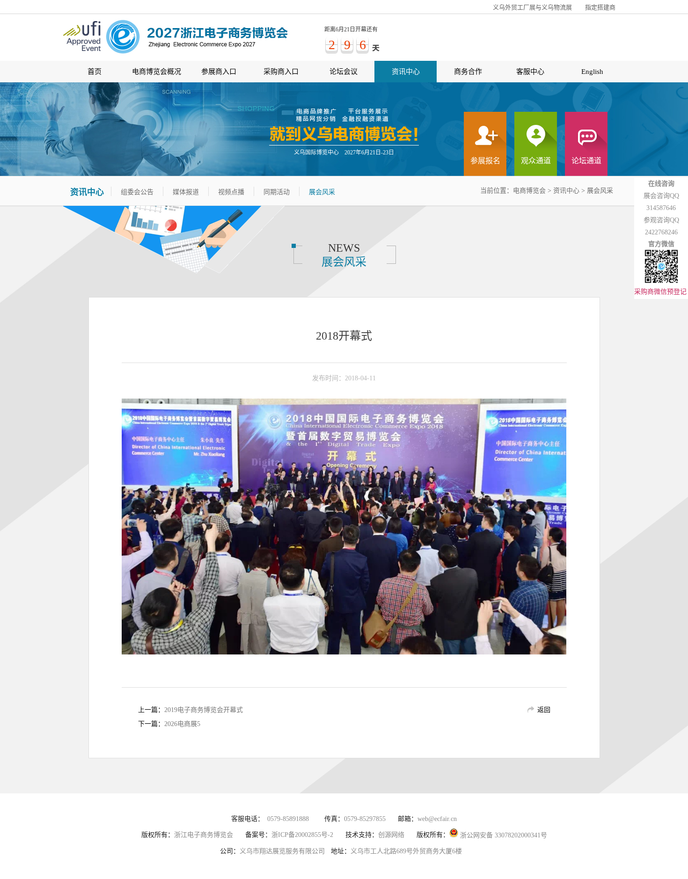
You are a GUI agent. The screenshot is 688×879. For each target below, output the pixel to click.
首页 (95, 71)
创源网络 (391, 834)
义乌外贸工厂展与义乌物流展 (532, 7)
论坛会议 (343, 71)
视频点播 (231, 192)
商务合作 (468, 71)
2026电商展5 (182, 723)
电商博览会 (529, 190)
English (592, 71)
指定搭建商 (600, 7)
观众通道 (536, 161)
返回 (543, 709)
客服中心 (530, 71)
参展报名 (485, 161)
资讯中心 (406, 71)
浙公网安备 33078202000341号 (502, 835)
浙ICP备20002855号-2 (302, 834)
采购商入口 (281, 71)
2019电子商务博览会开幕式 (203, 709)
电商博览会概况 (156, 71)
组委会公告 (137, 192)
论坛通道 (586, 161)
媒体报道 (186, 192)
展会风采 (600, 190)
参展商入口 (218, 71)
